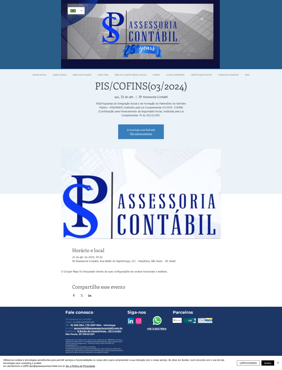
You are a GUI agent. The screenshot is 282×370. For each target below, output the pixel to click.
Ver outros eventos (141, 133)
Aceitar (267, 363)
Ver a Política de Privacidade (80, 366)
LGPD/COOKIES (248, 363)
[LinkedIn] (130, 321)
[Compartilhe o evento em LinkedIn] (89, 295)
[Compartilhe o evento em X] (81, 295)
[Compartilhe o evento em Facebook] (73, 295)
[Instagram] (138, 321)
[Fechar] (278, 362)
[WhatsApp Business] (157, 320)
